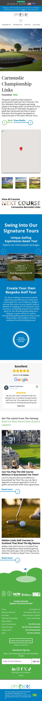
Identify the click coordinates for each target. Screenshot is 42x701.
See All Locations (33, 633)
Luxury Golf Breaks (33, 618)
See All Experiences (33, 630)
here (23, 10)
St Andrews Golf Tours (32, 612)
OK (35, 695)
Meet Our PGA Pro (8, 612)
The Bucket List (34, 609)
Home (4, 609)
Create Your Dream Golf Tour (21, 641)
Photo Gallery (7, 621)
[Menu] (21, 20)
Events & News (7, 627)
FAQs (3, 633)
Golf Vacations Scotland (31, 615)
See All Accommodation (31, 627)
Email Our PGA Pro (21, 645)
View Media (19, 120)
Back (10, 120)
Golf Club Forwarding (10, 618)
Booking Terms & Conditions (21, 672)
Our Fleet (5, 615)
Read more (21, 406)
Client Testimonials (9, 624)
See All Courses (34, 624)
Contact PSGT (7, 630)
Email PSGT (22, 4)
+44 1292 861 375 (12, 4)
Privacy (21, 675)
